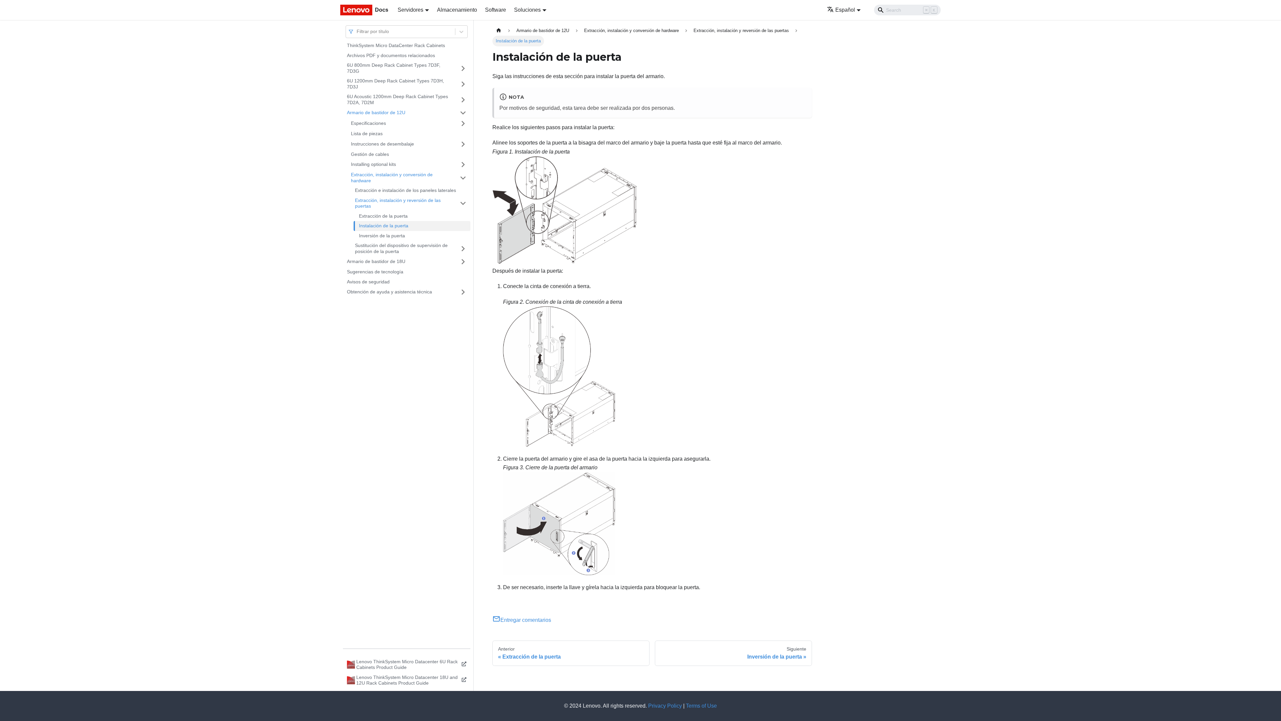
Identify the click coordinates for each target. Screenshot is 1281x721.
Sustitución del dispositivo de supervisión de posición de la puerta (401, 248)
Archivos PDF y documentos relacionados (391, 55)
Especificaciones (368, 123)
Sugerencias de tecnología (375, 271)
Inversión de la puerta (382, 235)
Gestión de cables (370, 154)
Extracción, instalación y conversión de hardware (392, 177)
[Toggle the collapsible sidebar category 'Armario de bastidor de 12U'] (463, 112)
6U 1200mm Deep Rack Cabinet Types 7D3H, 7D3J (395, 83)
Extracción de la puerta (383, 216)
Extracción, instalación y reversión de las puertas (398, 203)
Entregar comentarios (525, 620)
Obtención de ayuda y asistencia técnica (389, 291)
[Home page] (498, 30)
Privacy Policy (665, 706)
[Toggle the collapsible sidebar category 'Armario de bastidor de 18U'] (463, 261)
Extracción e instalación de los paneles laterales (405, 190)
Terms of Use (701, 706)
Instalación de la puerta (383, 225)
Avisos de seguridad (368, 281)
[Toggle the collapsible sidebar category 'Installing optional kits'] (463, 164)
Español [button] (845, 10)
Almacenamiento (457, 10)
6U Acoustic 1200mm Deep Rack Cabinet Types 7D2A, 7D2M (397, 99)
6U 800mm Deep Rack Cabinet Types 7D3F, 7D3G (393, 68)
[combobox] (357, 31)
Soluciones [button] (527, 10)
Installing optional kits (373, 164)
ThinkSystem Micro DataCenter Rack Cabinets (396, 45)
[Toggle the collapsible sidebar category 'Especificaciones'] (463, 123)
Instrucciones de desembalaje (382, 144)
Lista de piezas (367, 133)
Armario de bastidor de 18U (376, 261)
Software (495, 10)
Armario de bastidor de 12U (376, 112)
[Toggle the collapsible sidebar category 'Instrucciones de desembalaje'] (463, 144)
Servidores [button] (410, 10)
